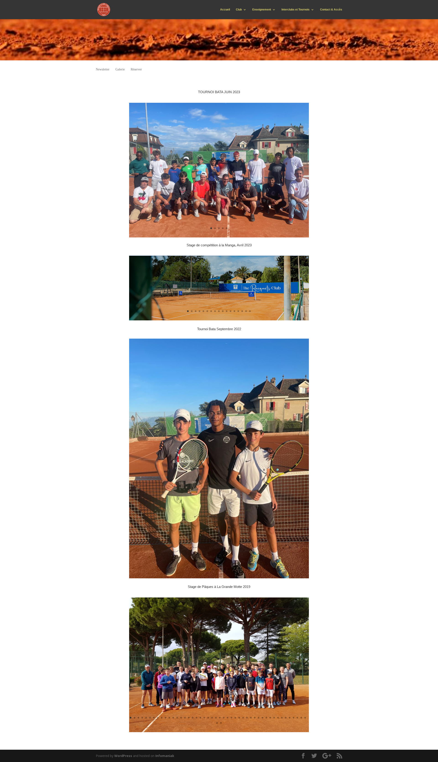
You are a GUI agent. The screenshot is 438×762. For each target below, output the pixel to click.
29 (239, 717)
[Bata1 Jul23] (219, 236)
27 (231, 717)
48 (221, 723)
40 (282, 717)
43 (293, 717)
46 (305, 717)
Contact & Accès (331, 9)
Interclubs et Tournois (296, 9)
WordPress (123, 756)
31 (247, 717)
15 (242, 311)
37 (270, 717)
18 (196, 717)
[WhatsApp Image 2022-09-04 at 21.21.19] (219, 577)
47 (217, 723)
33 (255, 717)
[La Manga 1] (219, 319)
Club (239, 9)
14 (238, 311)
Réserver (136, 69)
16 (246, 311)
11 (226, 311)
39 (278, 717)
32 (251, 717)
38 (274, 717)
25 (223, 717)
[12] (219, 731)
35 (262, 717)
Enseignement (261, 9)
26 (227, 717)
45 (301, 717)
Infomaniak (164, 756)
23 (216, 717)
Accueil (225, 9)
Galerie (120, 69)
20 (204, 717)
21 (208, 717)
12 (230, 311)
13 (234, 311)
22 (212, 717)
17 (250, 311)
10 (223, 311)
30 (243, 717)
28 (235, 717)
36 (266, 717)
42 (289, 717)
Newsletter (103, 69)
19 (200, 717)
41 (286, 717)
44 (297, 717)
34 (258, 717)
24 (220, 717)
